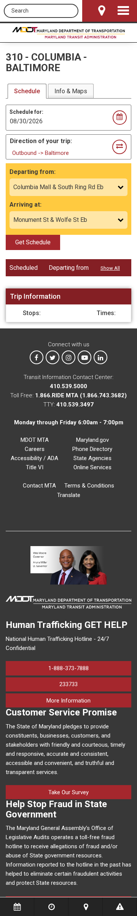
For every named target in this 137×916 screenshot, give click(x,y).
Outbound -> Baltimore (40, 153)
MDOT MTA (35, 439)
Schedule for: (26, 112)
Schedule (27, 91)
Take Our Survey (68, 792)
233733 (68, 684)
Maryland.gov (92, 439)
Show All (110, 268)
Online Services (92, 467)
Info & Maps (70, 91)
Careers (35, 449)
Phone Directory (92, 449)
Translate (68, 495)
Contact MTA (39, 485)
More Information (88, 700)
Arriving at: (25, 204)
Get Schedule (33, 242)
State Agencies (92, 458)
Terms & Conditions (89, 485)
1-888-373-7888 (68, 668)
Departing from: (33, 171)
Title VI (34, 467)
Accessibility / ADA (34, 458)
